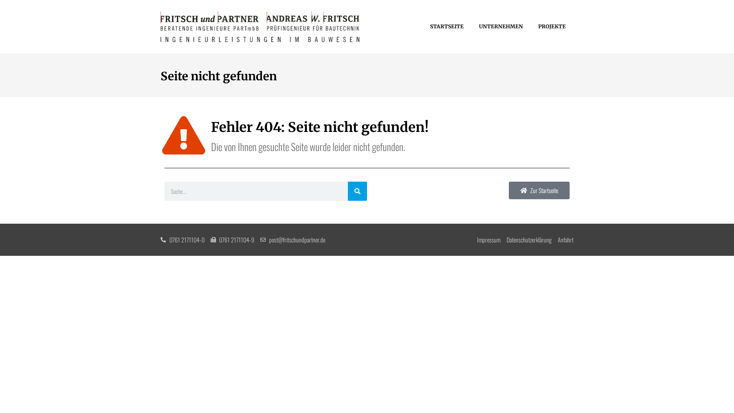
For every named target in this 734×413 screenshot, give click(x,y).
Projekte (552, 26)
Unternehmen (501, 26)
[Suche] (357, 191)
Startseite (447, 26)
